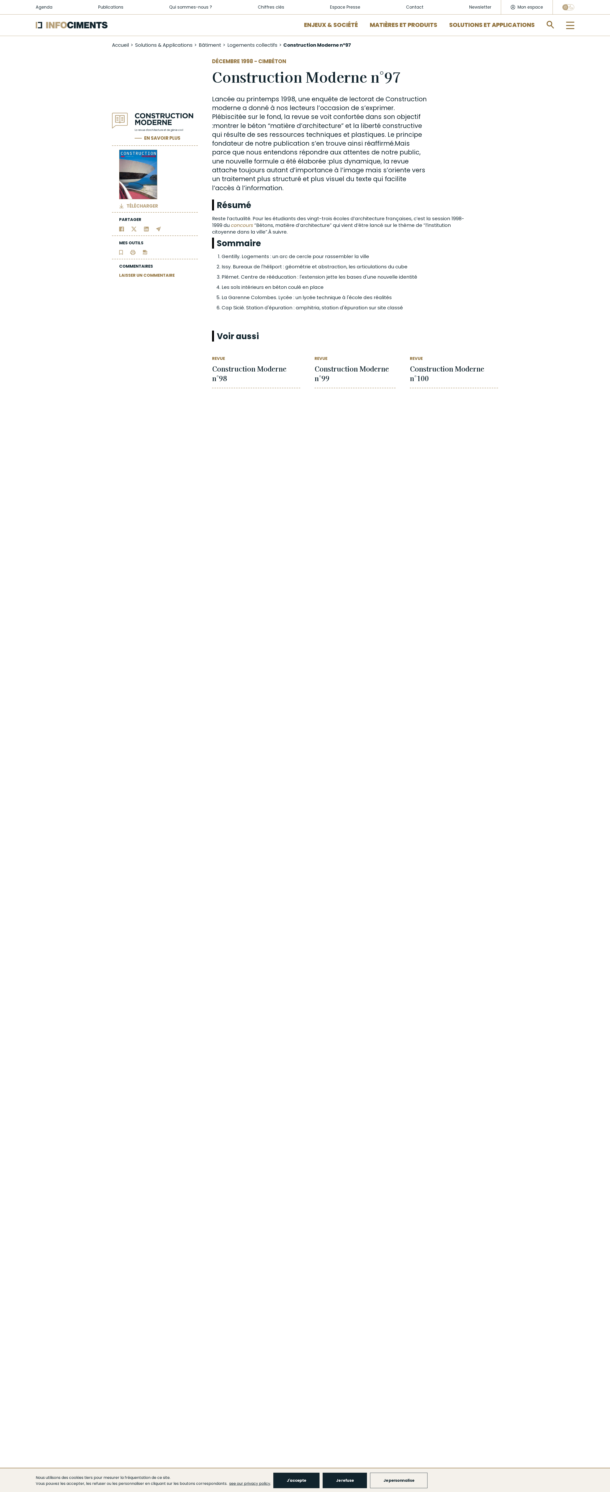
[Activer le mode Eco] (568, 7)
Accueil (120, 45)
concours (242, 225)
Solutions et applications (492, 25)
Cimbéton (272, 61)
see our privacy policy (249, 1483)
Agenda (44, 7)
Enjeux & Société (331, 25)
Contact (414, 7)
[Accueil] (72, 25)
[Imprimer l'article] (133, 252)
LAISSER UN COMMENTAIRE (147, 275)
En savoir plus (162, 138)
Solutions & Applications (164, 45)
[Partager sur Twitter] (134, 228)
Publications (110, 7)
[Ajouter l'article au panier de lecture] (121, 252)
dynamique (362, 161)
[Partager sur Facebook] (121, 228)
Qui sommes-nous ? (190, 7)
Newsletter (480, 7)
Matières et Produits (403, 25)
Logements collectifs (252, 45)
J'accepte (296, 1480)
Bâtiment (210, 45)
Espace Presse (345, 7)
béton (257, 125)
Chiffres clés (271, 7)
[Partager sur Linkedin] (146, 228)
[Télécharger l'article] (145, 252)
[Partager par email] (158, 228)
